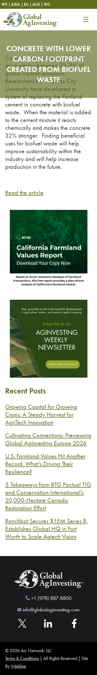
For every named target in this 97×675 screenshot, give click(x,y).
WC (47, 4)
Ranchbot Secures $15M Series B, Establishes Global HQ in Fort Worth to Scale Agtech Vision (46, 528)
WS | (5, 4)
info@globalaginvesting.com (51, 609)
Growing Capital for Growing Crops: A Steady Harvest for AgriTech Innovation (41, 414)
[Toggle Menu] (85, 19)
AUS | (37, 4)
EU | (28, 4)
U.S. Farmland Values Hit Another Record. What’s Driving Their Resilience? (45, 463)
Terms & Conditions (22, 658)
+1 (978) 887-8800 (51, 598)
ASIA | (17, 4)
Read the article (24, 192)
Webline (18, 666)
